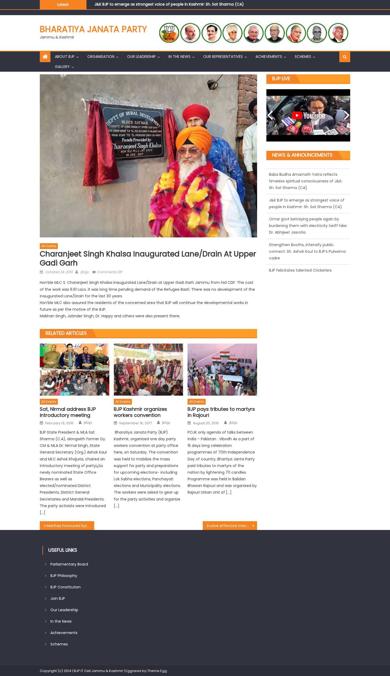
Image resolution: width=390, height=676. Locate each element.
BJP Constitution (65, 587)
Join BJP (57, 598)
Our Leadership (141, 56)
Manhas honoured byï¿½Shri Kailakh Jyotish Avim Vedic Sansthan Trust (70, 525)
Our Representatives (223, 56)
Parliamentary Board (69, 564)
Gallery (62, 66)
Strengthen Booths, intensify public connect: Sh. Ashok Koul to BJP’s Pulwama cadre (307, 248)
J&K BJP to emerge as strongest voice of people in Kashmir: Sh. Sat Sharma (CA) (169, 4)
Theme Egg (157, 670)
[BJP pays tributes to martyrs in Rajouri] (222, 370)
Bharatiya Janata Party (93, 29)
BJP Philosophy (63, 575)
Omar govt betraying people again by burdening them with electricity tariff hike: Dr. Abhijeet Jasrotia (308, 222)
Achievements (268, 56)
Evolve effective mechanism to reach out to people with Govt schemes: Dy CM (232, 525)
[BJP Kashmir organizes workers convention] (148, 370)
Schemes (303, 56)
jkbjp (84, 272)
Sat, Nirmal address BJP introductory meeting (68, 412)
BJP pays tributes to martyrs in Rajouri (221, 412)
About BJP (65, 56)
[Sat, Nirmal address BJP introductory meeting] (74, 370)
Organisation (100, 56)
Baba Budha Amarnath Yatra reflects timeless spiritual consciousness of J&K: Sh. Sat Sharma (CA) (305, 178)
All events (48, 246)
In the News (179, 56)
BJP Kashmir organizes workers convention (140, 412)
